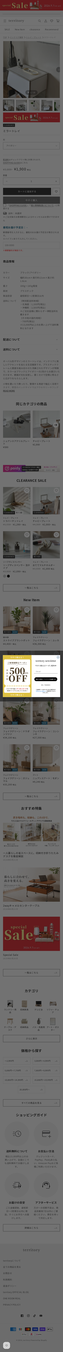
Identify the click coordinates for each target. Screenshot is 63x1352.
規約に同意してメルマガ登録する (46, 679)
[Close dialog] (58, 657)
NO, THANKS (45, 685)
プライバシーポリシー (41, 691)
